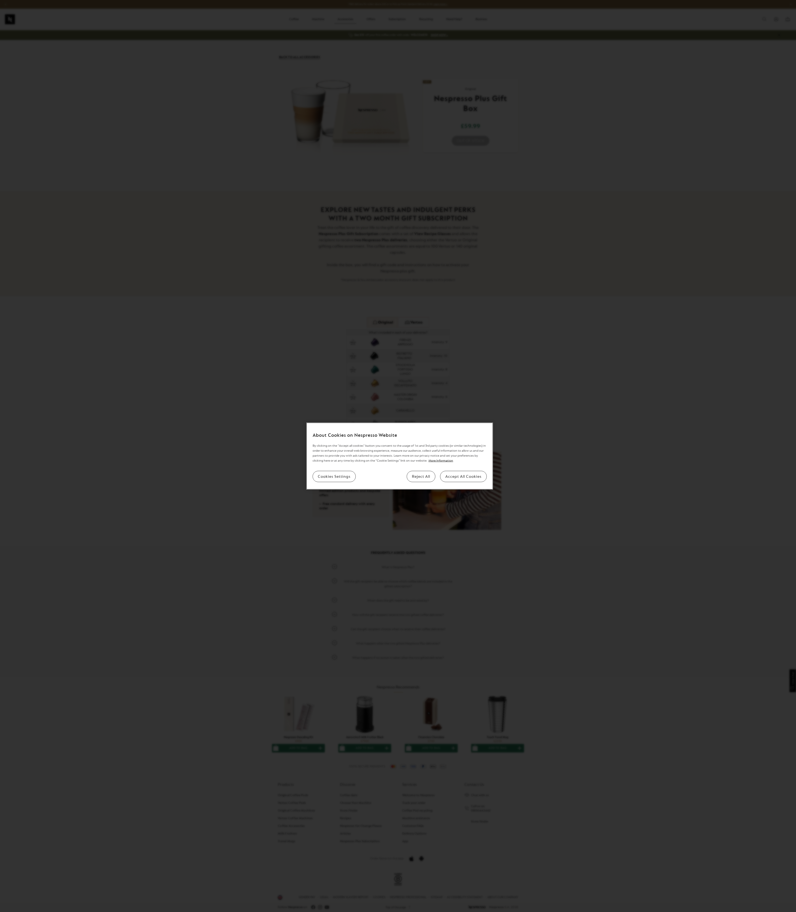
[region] (399, 456)
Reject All (421, 476)
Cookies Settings (334, 476)
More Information (440, 460)
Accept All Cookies (463, 476)
